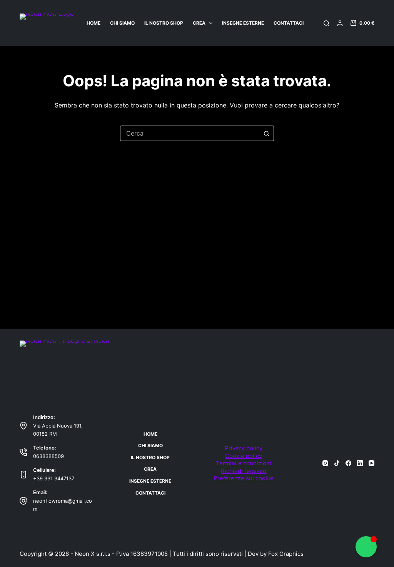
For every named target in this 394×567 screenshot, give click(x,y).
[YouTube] (371, 463)
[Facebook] (348, 463)
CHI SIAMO (122, 23)
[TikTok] (337, 463)
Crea (199, 23)
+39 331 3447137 (53, 478)
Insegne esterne (243, 23)
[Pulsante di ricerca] (266, 133)
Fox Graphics (286, 553)
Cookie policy (243, 456)
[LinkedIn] (360, 463)
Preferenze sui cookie (244, 478)
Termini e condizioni (243, 463)
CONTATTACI (289, 23)
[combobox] (189, 133)
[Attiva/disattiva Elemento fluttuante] (366, 546)
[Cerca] (326, 23)
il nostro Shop (163, 23)
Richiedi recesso (243, 471)
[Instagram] (325, 463)
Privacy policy (243, 448)
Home (93, 23)
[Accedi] (340, 23)
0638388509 (48, 456)
